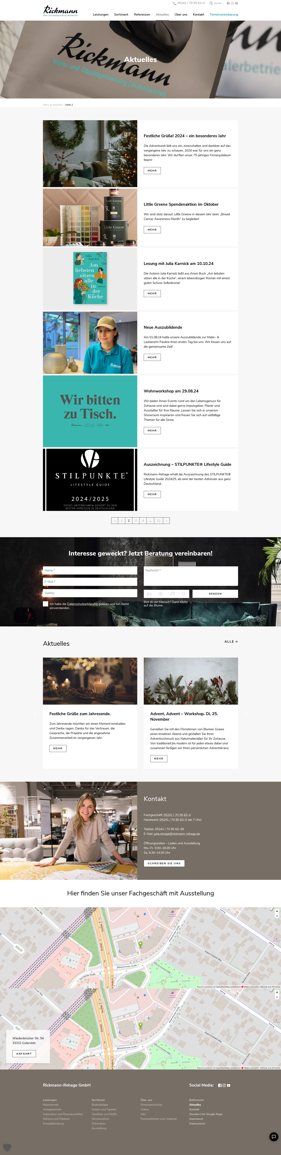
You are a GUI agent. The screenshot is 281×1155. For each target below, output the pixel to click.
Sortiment (121, 15)
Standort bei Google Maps (205, 1114)
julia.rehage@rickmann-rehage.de (177, 834)
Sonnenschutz (100, 1119)
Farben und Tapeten (104, 1109)
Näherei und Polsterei (56, 1119)
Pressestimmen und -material (158, 1119)
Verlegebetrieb (52, 1109)
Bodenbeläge (100, 1105)
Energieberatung (53, 1123)
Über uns (181, 15)
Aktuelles (162, 15)
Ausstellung (99, 1128)
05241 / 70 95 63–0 (173, 820)
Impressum (196, 1119)
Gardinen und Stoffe (104, 1114)
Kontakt (198, 15)
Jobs (143, 1114)
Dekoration (98, 1123)
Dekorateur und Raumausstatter (63, 1114)
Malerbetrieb (51, 1105)
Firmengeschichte (151, 1105)
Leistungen (100, 15)
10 (158, 521)
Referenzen (142, 15)
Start (46, 105)
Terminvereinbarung (224, 15)
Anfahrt (24, 1054)
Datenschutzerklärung (82, 604)
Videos (144, 1109)
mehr (152, 170)
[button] (7, 1148)
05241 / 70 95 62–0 (191, 3)
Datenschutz (197, 1123)
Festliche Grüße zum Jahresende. (80, 714)
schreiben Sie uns (164, 863)
